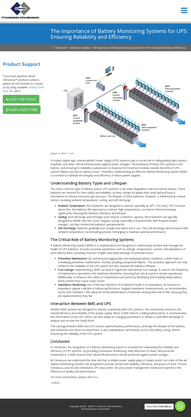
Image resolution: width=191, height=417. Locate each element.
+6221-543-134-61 (22, 99)
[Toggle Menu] (184, 10)
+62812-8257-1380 (23, 109)
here (95, 377)
